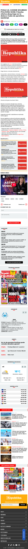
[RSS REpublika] (16, 545)
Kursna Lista (14, 386)
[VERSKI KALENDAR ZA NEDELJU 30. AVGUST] (6, 458)
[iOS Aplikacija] (13, 34)
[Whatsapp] (12, 24)
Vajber (8, 131)
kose (20, 68)
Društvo (14, 421)
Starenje (21, 198)
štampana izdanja (8, 465)
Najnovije (4, 228)
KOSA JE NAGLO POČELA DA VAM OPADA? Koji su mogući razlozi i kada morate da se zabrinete (8, 143)
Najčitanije (23, 228)
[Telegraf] (16, 24)
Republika (4, 541)
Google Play (20, 134)
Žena (2, 154)
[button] (23, 312)
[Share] (2, 414)
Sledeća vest (21, 204)
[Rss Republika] (14, 545)
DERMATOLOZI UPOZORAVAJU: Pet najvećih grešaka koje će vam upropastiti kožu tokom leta (8, 151)
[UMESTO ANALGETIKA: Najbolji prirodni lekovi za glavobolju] (22, 159)
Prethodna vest (7, 204)
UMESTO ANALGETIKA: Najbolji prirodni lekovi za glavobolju (8, 158)
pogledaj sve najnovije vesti (14, 262)
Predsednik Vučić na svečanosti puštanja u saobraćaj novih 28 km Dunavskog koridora (12, 252)
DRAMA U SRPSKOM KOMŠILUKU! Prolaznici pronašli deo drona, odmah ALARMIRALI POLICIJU (12, 234)
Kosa (2, 198)
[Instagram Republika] (19, 545)
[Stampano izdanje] (14, 287)
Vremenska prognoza (16, 446)
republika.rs (12, 547)
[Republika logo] (6, 1)
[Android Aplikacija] (5, 34)
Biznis (2, 529)
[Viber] (7, 24)
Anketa (14, 339)
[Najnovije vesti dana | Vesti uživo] (24, 4)
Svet (13, 413)
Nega (17, 198)
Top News (4, 535)
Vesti (11, 4)
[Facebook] (3, 24)
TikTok (24, 130)
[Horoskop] (24, 1)
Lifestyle (13, 21)
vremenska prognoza (14, 362)
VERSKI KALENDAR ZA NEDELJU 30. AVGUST (17, 457)
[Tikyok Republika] (11, 545)
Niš (3, 366)
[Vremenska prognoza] (22, 1)
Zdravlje (3, 160)
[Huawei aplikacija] (21, 34)
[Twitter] (25, 24)
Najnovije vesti (6, 410)
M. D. (9, 21)
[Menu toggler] (26, 2)
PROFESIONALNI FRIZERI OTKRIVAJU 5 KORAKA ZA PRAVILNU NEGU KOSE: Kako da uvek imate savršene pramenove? (8, 166)
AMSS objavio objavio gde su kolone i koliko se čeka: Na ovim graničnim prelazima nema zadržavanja (13, 241)
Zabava (3, 523)
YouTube (21, 130)
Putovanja (4, 532)
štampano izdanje (14, 267)
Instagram (15, 130)
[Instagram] (21, 24)
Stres (2, 201)
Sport (2, 520)
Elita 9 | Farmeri (6, 526)
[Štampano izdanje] (12, 479)
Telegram (3, 131)
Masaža (12, 198)
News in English (6, 538)
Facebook (10, 130)
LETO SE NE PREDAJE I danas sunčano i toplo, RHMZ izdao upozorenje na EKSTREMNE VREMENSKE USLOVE (13, 258)
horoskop (14, 309)
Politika (14, 438)
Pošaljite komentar (14, 222)
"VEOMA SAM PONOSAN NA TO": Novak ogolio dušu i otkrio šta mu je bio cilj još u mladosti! (13, 247)
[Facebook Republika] (9, 545)
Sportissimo (23, 534)
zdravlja (23, 74)
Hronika (3, 514)
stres (10, 64)
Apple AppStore (5, 135)
